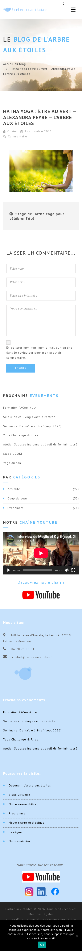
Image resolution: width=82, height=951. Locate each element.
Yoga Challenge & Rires (20, 435)
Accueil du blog (14, 64)
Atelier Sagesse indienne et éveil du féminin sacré (40, 444)
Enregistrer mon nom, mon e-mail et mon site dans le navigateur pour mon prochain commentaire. (39, 353)
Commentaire (17, 136)
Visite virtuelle (19, 795)
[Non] (77, 936)
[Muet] (67, 570)
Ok (42, 944)
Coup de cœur (18, 498)
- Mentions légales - (41, 914)
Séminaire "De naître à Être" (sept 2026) (32, 426)
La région (16, 832)
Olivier (12, 131)
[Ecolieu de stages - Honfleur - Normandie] (25, 9)
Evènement (16, 508)
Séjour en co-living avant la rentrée (29, 417)
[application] (41, 553)
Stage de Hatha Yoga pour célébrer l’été (36, 216)
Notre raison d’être (23, 804)
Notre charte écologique (27, 823)
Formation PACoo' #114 (20, 408)
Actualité (14, 489)
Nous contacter (19, 841)
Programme (17, 813)
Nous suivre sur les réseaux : (41, 865)
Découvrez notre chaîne (41, 582)
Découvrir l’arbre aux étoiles (30, 785)
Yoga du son (12, 463)
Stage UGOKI (12, 454)
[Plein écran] (73, 570)
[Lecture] (9, 570)
